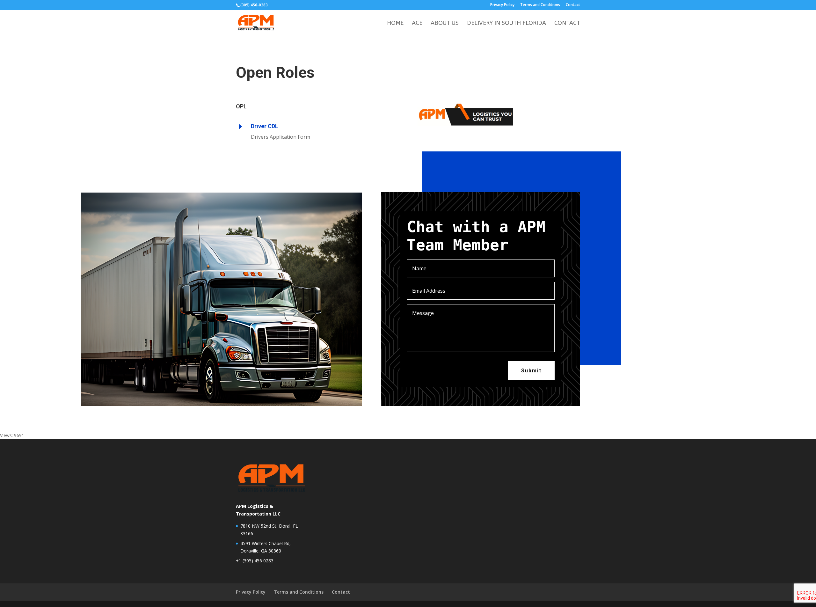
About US (445, 23)
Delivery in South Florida (506, 23)
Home (395, 23)
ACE (417, 23)
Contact (573, 5)
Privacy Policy (502, 5)
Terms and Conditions (540, 5)
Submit (531, 371)
